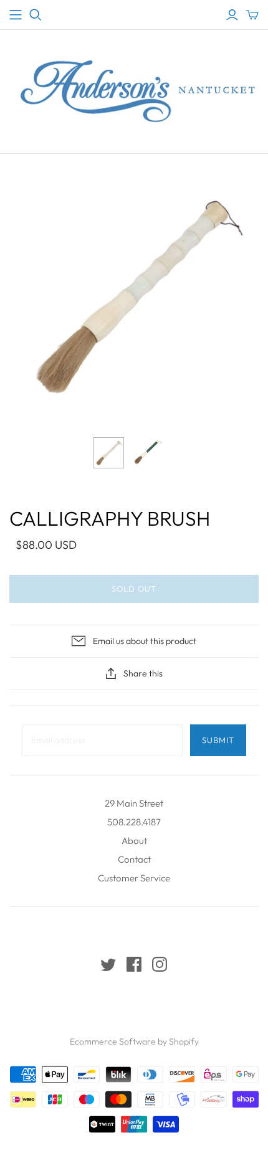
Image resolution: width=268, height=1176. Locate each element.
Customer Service (134, 878)
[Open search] (35, 15)
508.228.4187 (134, 822)
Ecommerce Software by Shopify (134, 1041)
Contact (134, 859)
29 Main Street (134, 803)
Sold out (134, 589)
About (134, 840)
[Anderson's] (15, 15)
